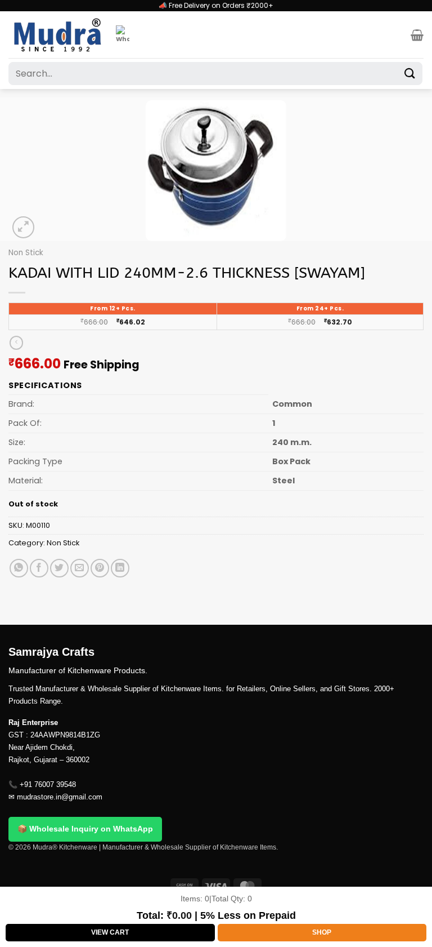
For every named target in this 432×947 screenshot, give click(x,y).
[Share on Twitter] (59, 568)
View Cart (110, 932)
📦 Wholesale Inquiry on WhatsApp (85, 828)
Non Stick (25, 252)
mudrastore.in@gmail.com (59, 797)
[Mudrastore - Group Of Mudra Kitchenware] (57, 35)
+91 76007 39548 (48, 784)
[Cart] (417, 35)
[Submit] (410, 74)
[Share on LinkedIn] (120, 568)
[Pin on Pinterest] (100, 568)
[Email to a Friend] (79, 568)
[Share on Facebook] (39, 568)
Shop (321, 932)
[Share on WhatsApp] (19, 568)
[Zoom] (23, 227)
